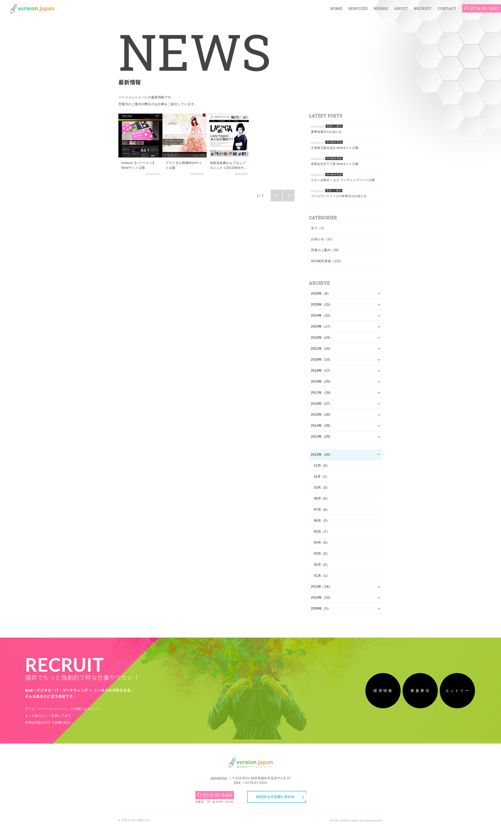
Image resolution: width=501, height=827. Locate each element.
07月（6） (322, 509)
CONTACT (447, 8)
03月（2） (322, 553)
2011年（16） (321, 586)
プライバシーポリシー (135, 820)
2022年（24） (321, 337)
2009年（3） (320, 608)
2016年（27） (321, 403)
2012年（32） (321, 454)
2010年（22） (321, 597)
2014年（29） (321, 425)
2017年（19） (321, 392)
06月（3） (322, 520)
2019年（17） (321, 370)
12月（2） (322, 465)
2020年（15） (321, 359)
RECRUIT (423, 8)
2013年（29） (321, 436)
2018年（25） (321, 381)
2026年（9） (320, 293)
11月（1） (321, 476)
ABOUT (401, 8)
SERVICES (358, 8)
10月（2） (322, 487)
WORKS (380, 8)
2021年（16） (321, 348)
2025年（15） (321, 304)
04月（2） (322, 542)
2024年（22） (321, 315)
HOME (336, 8)
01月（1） (322, 575)
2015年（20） (321, 414)
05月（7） (322, 531)
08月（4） (322, 498)
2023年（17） (321, 326)
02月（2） (322, 564)
